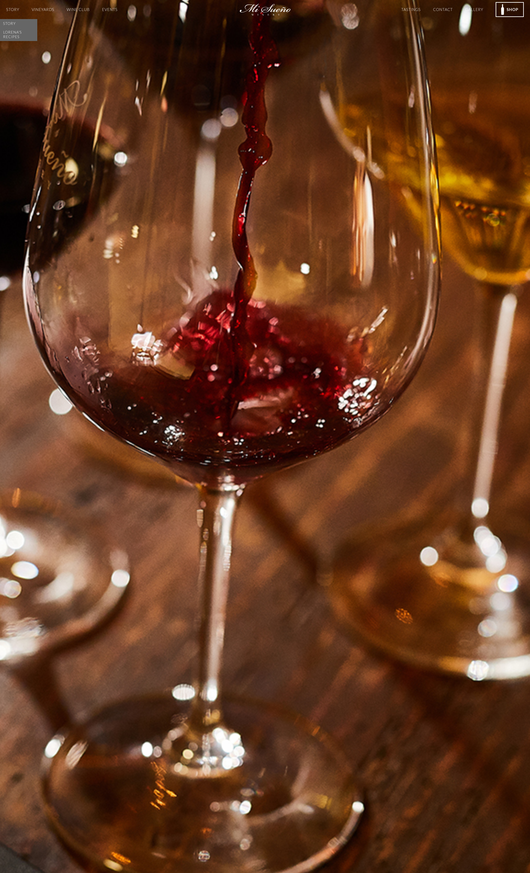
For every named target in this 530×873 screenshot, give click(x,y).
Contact (443, 9)
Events (110, 9)
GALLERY (474, 9)
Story (12, 9)
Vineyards (43, 9)
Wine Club (78, 9)
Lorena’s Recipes (12, 34)
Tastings (411, 9)
